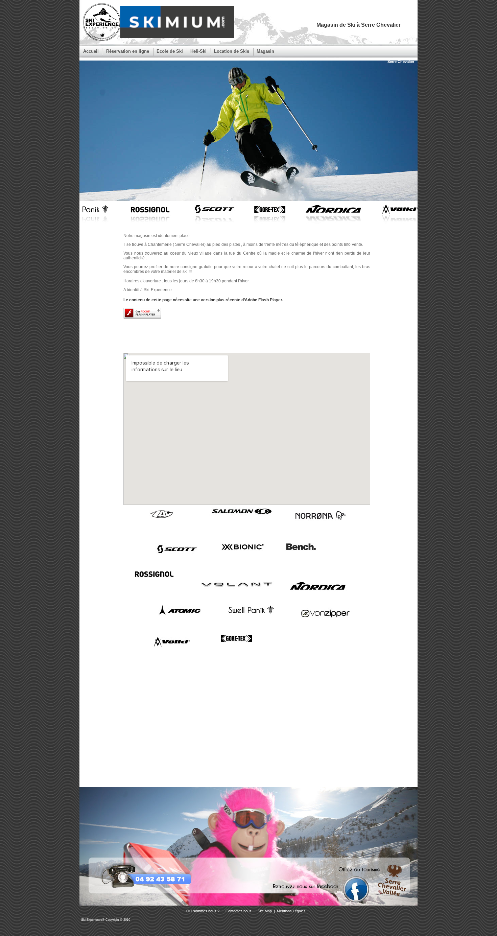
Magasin (265, 51)
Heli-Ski (198, 51)
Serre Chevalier (400, 62)
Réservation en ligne (127, 51)
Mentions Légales (291, 911)
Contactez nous (239, 911)
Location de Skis (231, 51)
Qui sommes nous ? (203, 911)
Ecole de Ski (170, 51)
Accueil (91, 51)
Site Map (265, 911)
